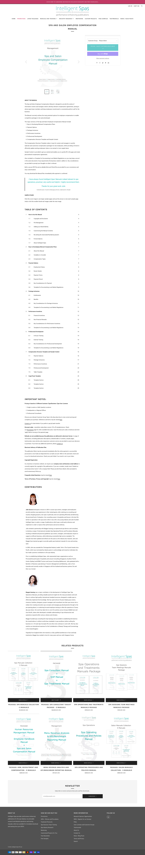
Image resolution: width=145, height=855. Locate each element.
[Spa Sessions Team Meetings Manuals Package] (121, 674)
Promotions (21, 18)
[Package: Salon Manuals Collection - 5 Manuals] (121, 737)
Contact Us (77, 833)
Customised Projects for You (49, 833)
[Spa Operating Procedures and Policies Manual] (89, 737)
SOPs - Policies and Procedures (49, 819)
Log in (130, 6)
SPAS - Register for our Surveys (82, 819)
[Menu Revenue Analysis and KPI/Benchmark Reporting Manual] (56, 737)
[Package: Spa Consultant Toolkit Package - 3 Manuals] (56, 674)
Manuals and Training (48, 18)
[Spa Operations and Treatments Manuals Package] (89, 674)
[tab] (47, 91)
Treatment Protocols (46, 822)
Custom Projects (91, 18)
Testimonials (114, 18)
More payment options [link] (102, 58)
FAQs (75, 822)
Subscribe (92, 796)
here (61, 419)
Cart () (136, 6)
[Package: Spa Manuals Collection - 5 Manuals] (23, 674)
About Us (76, 830)
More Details (23, 700)
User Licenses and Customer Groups (84, 824)
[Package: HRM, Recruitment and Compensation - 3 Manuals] (23, 737)
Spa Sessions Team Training (49, 824)
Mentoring (79, 18)
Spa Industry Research (47, 827)
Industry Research (65, 18)
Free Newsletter (45, 836)
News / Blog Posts (126, 18)
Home (13, 18)
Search (76, 841)
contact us (60, 443)
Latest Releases (32, 18)
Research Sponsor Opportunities (83, 816)
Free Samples (103, 18)
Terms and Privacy (79, 838)
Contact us (28, 423)
